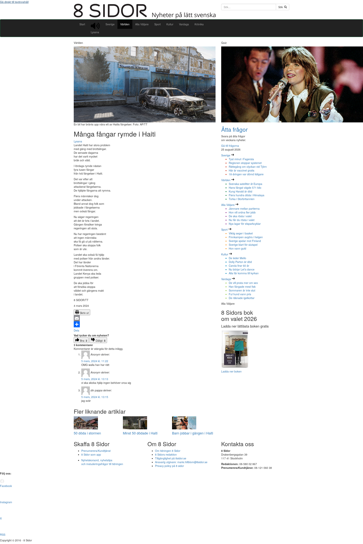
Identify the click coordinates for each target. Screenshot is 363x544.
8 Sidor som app (91, 454)
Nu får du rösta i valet (241, 220)
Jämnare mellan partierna (244, 208)
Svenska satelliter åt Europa (245, 184)
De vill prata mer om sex (243, 283)
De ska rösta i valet (240, 216)
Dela (76, 330)
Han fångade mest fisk (242, 286)
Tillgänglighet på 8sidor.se (170, 458)
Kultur (169, 24)
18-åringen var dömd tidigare (246, 174)
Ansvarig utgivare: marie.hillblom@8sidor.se (181, 462)
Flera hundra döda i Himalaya (246, 195)
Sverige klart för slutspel (243, 244)
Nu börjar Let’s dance (241, 269)
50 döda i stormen (87, 432)
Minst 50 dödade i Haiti (140, 432)
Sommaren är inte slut (242, 290)
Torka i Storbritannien (241, 199)
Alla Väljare (142, 24)
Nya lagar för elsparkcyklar (245, 224)
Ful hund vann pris (240, 294)
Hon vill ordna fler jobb (242, 212)
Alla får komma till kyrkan (244, 273)
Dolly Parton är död (240, 262)
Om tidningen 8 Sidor (167, 451)
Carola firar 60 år (239, 265)
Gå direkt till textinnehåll (14, 2)
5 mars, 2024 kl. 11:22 (94, 361)
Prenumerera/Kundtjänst (96, 451)
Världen (125, 24)
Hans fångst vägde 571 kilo (245, 187)
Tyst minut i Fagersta (241, 159)
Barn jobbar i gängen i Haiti (192, 432)
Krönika (199, 24)
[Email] (145, 318)
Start (82, 24)
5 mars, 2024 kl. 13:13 (94, 379)
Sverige (110, 24)
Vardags (184, 24)
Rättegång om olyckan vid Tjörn (248, 166)
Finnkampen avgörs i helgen (246, 237)
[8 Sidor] (145, 17)
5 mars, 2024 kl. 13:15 (94, 397)
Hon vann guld (237, 248)
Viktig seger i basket (241, 233)
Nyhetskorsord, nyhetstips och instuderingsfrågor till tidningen (102, 462)
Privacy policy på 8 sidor (169, 466)
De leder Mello (237, 258)
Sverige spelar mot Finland (245, 241)
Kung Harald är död (240, 191)
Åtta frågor (234, 129)
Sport (157, 24)
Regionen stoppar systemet (245, 163)
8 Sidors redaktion (166, 454)
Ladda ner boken (231, 371)
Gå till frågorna (230, 146)
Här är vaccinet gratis (241, 170)
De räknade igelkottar (241, 298)
